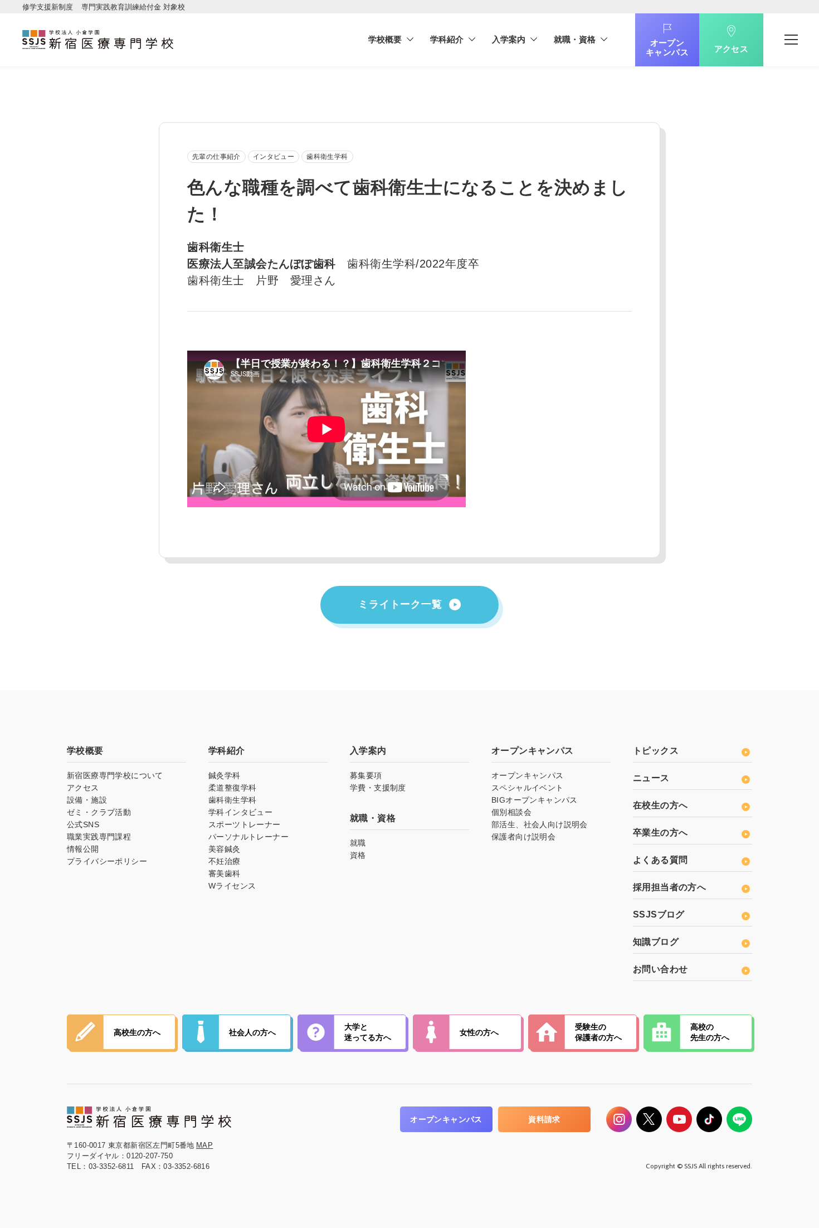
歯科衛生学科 (232, 799)
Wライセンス (232, 885)
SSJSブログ (659, 914)
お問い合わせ (660, 969)
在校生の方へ (660, 805)
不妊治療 (224, 861)
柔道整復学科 (232, 787)
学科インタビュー (240, 812)
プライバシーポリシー (107, 861)
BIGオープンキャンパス (534, 799)
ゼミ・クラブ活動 (99, 812)
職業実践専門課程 (99, 836)
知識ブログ (656, 942)
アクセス (731, 49)
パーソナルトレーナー (248, 836)
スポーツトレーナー (244, 824)
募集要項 (366, 775)
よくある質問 (660, 860)
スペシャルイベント (527, 787)
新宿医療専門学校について (115, 775)
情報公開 (83, 848)
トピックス (656, 750)
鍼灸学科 (224, 775)
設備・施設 (87, 799)
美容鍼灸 (224, 848)
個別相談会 (511, 812)
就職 (358, 842)
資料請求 (544, 1119)
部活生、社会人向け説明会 (539, 824)
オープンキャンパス (667, 47)
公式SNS (83, 824)
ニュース (651, 778)
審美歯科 (224, 873)
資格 (358, 855)
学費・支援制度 (378, 787)
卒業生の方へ (660, 832)
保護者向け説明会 (523, 836)
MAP (204, 1145)
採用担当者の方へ (669, 887)
